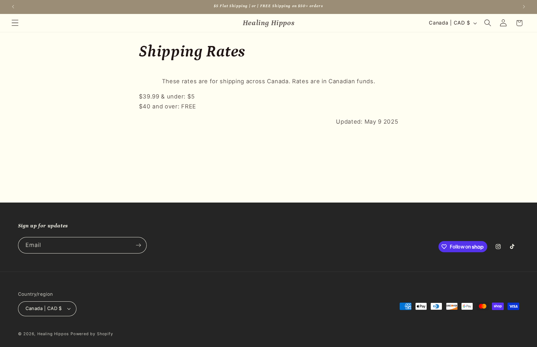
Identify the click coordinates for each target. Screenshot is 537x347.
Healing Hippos (53, 333)
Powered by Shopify (92, 333)
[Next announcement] (524, 7)
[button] (15, 23)
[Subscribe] (138, 245)
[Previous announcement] (13, 7)
